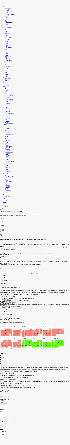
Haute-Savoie (6, 180)
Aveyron (6, 91)
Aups (6, 164)
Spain (2, 207)
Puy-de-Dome (6, 188)
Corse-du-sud (6, 83)
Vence (7, 159)
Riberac (7, 25)
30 (22, 336)
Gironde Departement (8, 27)
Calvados (6, 125)
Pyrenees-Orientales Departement (10, 113)
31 (11, 348)
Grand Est (4, 77)
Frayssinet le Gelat (8, 111)
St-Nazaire (7, 135)
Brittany (4, 40)
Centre (4, 62)
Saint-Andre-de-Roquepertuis (9, 95)
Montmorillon (7, 39)
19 (26, 333)
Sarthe (5, 137)
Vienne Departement (8, 37)
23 (37, 333)
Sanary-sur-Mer (8, 168)
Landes (5, 29)
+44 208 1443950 (2, 427)
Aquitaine (4, 194)
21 (29, 333)
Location (3, 221)
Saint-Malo (7, 48)
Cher (5, 64)
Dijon (6, 58)
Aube (5, 79)
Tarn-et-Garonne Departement (9, 123)
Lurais (7, 68)
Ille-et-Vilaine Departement (9, 47)
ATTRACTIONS (4, 276)
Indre (5, 65)
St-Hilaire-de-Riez (8, 140)
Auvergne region (7, 174)
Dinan (7, 43)
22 (5, 333)
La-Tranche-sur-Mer (8, 139)
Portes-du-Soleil (8, 185)
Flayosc (7, 165)
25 (40, 333)
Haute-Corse (6, 84)
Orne (5, 130)
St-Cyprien (7, 117)
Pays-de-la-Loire (5, 131)
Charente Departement (8, 9)
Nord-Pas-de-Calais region (8, 203)
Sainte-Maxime (8, 167)
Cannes (7, 154)
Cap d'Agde (7, 105)
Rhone (5, 189)
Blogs (2, 208)
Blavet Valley (7, 51)
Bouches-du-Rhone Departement (10, 161)
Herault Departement (8, 103)
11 (40, 330)
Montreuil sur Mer (8, 147)
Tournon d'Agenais (8, 32)
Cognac (7, 12)
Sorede (7, 116)
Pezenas (7, 107)
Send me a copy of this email (4, 423)
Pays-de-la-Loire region (7, 132)
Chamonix (7, 182)
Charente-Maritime (7, 13)
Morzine (7, 184)
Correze (5, 18)
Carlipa (7, 90)
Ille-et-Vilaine (6, 46)
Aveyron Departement (8, 92)
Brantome (7, 24)
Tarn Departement (8, 118)
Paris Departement (8, 74)
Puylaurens (7, 121)
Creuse (5, 20)
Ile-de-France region (7, 85)
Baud (6, 50)
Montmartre (7, 75)
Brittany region (6, 41)
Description (3, 219)
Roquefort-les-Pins (8, 158)
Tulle (6, 19)
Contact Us (3, 430)
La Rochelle (7, 15)
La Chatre (7, 67)
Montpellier (7, 106)
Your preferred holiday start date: (4, 407)
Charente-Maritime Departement (10, 14)
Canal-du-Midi (8, 104)
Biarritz (7, 34)
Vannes (7, 55)
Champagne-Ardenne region (8, 196)
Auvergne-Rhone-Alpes (6, 173)
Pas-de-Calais (6, 145)
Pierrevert (7, 177)
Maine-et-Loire (6, 136)
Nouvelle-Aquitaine (5, 7)
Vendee (5, 138)
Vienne (5, 36)
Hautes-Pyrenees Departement (9, 99)
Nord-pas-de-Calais (5, 202)
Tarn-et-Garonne (6, 122)
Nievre (5, 59)
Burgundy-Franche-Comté (8, 56)
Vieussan (7, 108)
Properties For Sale (4, 431)
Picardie (4, 204)
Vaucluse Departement (8, 171)
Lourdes (7, 101)
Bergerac (7, 23)
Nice (6, 157)
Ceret (6, 114)
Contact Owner (2, 218)
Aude (5, 88)
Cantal (5, 178)
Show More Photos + (35, 273)
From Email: (1, 402)
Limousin (4, 198)
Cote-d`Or (6, 57)
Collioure (7, 115)
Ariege (5, 87)
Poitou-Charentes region (7, 206)
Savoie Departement (8, 190)
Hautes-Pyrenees (7, 98)
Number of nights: (2, 409)
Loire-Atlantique (6, 133)
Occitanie (4, 86)
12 (41, 330)
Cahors (7, 110)
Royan (7, 16)
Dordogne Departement (9, 22)
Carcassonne (7, 89)
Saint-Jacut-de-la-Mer (8, 45)
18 (14, 333)
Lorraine (4, 199)
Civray (7, 38)
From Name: (2, 400)
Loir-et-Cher (6, 72)
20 (2, 333)
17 (13, 333)
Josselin (7, 52)
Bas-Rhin (6, 80)
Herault (5, 102)
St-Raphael (7, 169)
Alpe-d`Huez (7, 187)
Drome (5, 179)
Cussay (7, 70)
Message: (1, 411)
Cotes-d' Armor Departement (9, 42)
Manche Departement (8, 128)
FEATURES (3, 275)
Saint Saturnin (7, 172)
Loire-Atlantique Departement (9, 134)
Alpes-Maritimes (6, 151)
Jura (5, 144)
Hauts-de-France (5, 141)
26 (41, 333)
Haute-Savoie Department (9, 181)
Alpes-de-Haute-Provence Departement (10, 176)
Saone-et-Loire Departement (9, 60)
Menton (7, 156)
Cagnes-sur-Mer (8, 153)
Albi (6, 119)
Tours (6, 71)
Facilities (3, 220)
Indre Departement (8, 66)
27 (61, 333)
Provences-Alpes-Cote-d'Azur (6, 150)
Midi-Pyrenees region (7, 201)
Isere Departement (8, 186)
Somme (5, 148)
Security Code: (2, 419)
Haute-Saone (6, 143)
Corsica (4, 82)
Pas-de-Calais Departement (9, 146)
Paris (5, 73)
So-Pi (6, 76)
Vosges (5, 81)
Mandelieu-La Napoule (8, 155)
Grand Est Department (7, 78)
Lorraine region (6, 200)
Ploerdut (7, 53)
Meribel (7, 192)
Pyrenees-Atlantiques (7, 33)
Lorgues (7, 166)
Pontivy (7, 54)
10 (8, 330)
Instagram (3, 434)
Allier (5, 175)
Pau (6, 35)
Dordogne (6, 21)
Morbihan (6, 49)
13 (61, 330)
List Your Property (4, 6)
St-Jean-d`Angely (8, 17)
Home (2, 5)
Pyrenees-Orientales (7, 112)
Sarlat (6, 26)
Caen (6, 126)
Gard (5, 93)
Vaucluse (6, 170)
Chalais (7, 11)
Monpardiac (7, 97)
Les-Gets (7, 183)
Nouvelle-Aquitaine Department (8, 8)
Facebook (3, 435)
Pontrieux (7, 44)
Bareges (7, 100)
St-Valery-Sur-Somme (8, 149)
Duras (7, 31)
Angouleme (7, 10)
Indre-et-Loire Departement (9, 69)
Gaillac (7, 120)
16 (11, 333)
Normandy (4, 124)
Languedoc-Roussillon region (8, 197)
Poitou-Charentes (5, 205)
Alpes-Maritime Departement (9, 152)
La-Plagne (7, 191)
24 (8, 333)
